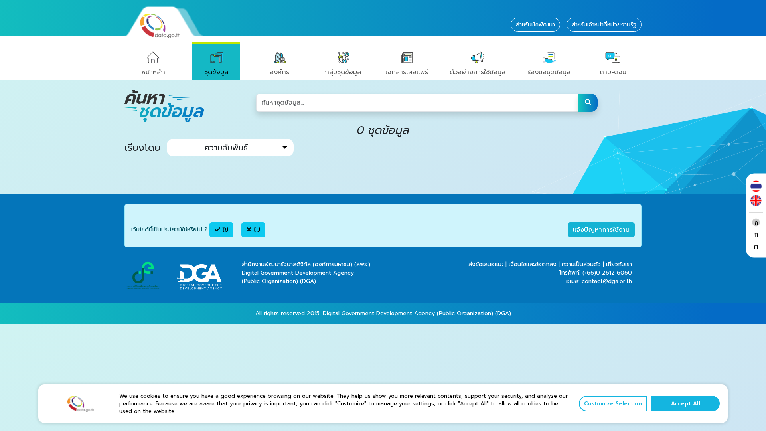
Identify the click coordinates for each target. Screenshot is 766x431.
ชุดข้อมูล (216, 72)
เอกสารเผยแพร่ (406, 72)
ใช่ (224, 230)
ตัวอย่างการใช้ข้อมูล (477, 72)
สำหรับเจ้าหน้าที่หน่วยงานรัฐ (604, 24)
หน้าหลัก (153, 72)
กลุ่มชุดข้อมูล (343, 72)
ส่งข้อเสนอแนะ (485, 264)
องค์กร (279, 72)
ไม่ (255, 230)
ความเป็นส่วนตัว (581, 264)
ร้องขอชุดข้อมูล (549, 72)
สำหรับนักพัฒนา (535, 24)
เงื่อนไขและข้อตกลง (533, 264)
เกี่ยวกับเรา (619, 264)
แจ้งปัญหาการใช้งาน (601, 230)
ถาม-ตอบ (613, 72)
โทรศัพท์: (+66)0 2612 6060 (595, 273)
